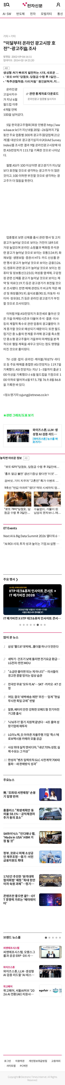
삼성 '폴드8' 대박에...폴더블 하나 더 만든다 (33, 647)
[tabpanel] (32, 603)
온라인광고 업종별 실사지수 (42, 99)
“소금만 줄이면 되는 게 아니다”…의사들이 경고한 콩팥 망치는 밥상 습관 (33, 673)
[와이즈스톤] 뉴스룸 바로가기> (45, 440)
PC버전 (24, 1065)
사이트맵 (11, 1065)
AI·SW (7, 14)
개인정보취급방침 (38, 1061)
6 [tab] (38, 625)
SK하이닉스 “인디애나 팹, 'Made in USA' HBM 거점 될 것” (19, 837)
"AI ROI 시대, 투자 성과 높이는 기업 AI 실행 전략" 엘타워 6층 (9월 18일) (32, 544)
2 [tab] (24, 625)
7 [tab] (41, 625)
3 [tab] (27, 625)
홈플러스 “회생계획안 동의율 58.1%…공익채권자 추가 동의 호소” (19, 814)
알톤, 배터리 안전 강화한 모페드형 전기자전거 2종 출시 (33, 711)
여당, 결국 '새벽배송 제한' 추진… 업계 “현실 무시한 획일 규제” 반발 (34, 699)
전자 (33, 14)
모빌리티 (46, 14)
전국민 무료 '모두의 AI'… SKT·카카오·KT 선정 (34, 686)
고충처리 (55, 1061)
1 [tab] (20, 625)
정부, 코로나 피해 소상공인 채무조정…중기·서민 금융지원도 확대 (18, 856)
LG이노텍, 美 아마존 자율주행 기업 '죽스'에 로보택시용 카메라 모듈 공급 (33, 736)
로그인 (7, 1061)
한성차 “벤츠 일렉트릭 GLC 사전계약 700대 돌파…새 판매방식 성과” (34, 762)
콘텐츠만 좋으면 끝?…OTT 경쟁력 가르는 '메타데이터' (19, 899)
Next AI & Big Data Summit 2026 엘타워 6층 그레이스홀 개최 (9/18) (32, 536)
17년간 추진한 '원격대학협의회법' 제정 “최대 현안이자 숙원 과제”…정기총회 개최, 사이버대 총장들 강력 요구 (19, 884)
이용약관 (19, 1061)
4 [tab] (31, 625)
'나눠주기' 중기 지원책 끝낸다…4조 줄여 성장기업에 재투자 (34, 724)
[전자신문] (32, 4)
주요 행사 (10, 579)
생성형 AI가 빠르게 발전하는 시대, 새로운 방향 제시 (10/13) (31, 72)
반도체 (20, 14)
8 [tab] (45, 625)
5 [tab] (34, 625)
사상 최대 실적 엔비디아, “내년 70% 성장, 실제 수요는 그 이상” (34, 749)
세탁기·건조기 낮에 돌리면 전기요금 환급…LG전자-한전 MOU (34, 661)
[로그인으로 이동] (58, 4)
